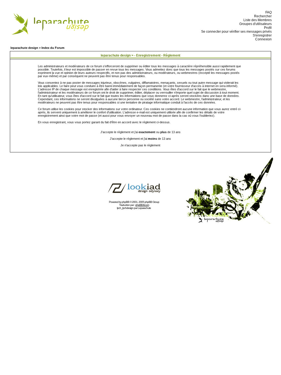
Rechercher (262, 16)
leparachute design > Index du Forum (37, 47)
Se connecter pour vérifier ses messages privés (235, 31)
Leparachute (144, 207)
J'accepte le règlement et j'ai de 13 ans (140, 138)
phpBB (125, 201)
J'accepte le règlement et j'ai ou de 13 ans (140, 132)
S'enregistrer (261, 35)
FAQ (268, 12)
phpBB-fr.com (142, 204)
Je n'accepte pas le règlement (140, 145)
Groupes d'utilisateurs (255, 24)
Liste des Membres (257, 20)
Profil (267, 28)
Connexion (263, 39)
